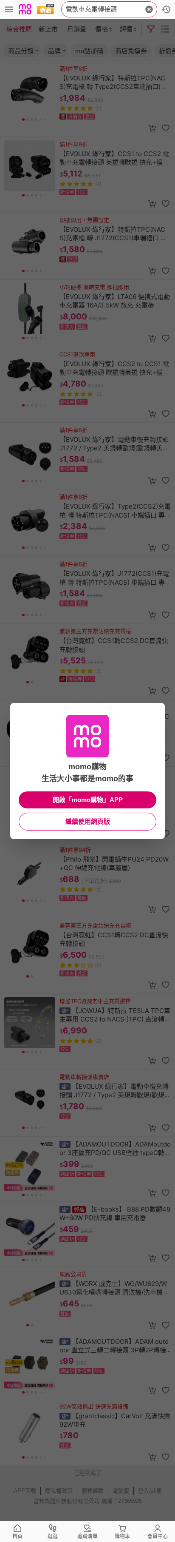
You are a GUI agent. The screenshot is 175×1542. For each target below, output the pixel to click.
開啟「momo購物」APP (88, 799)
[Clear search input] (149, 9)
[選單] (9, 9)
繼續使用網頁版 (87, 821)
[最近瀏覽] (166, 9)
